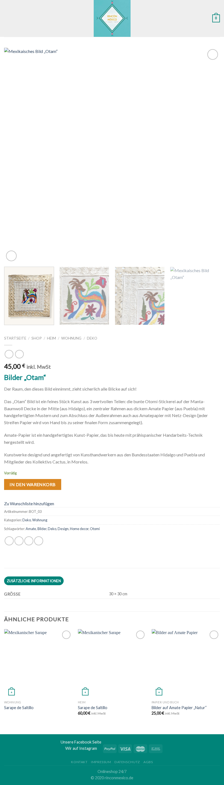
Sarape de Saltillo (19, 707)
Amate (31, 529)
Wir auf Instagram (81, 748)
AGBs (148, 762)
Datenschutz (127, 762)
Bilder (41, 529)
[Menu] (7, 18)
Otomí (95, 529)
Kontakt (79, 762)
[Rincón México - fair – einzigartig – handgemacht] (112, 18)
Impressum (101, 762)
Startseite (15, 338)
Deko (92, 338)
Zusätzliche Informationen (34, 581)
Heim (51, 338)
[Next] (209, 155)
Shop (36, 338)
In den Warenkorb (33, 484)
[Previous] (15, 155)
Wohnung (71, 338)
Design (63, 529)
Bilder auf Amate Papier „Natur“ (179, 707)
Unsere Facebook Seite (81, 742)
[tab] (34, 580)
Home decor (79, 529)
